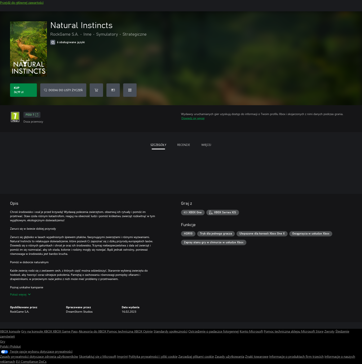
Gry (2, 341)
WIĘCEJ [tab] (206, 145)
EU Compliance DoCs (31, 361)
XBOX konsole (10, 331)
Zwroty (329, 331)
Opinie (148, 331)
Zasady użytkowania (229, 356)
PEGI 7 (30, 114)
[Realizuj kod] (130, 90)
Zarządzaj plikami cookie (196, 356)
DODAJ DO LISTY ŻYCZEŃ (66, 90)
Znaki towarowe (256, 356)
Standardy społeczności (170, 331)
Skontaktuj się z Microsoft (97, 356)
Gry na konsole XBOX (37, 331)
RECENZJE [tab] (183, 145)
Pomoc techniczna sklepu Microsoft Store (293, 331)
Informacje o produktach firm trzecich (296, 356)
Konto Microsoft (251, 331)
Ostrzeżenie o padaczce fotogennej (213, 331)
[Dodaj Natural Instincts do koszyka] (96, 90)
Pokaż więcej (18, 294)
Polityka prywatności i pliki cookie (153, 356)
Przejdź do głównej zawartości (22, 2)
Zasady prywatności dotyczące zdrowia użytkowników (39, 356)
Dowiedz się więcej (192, 118)
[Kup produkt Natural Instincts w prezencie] (113, 90)
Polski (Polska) (10, 346)
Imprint (122, 356)
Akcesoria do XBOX (93, 331)
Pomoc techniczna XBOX (125, 331)
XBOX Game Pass (65, 331)
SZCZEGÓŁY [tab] (158, 145)
